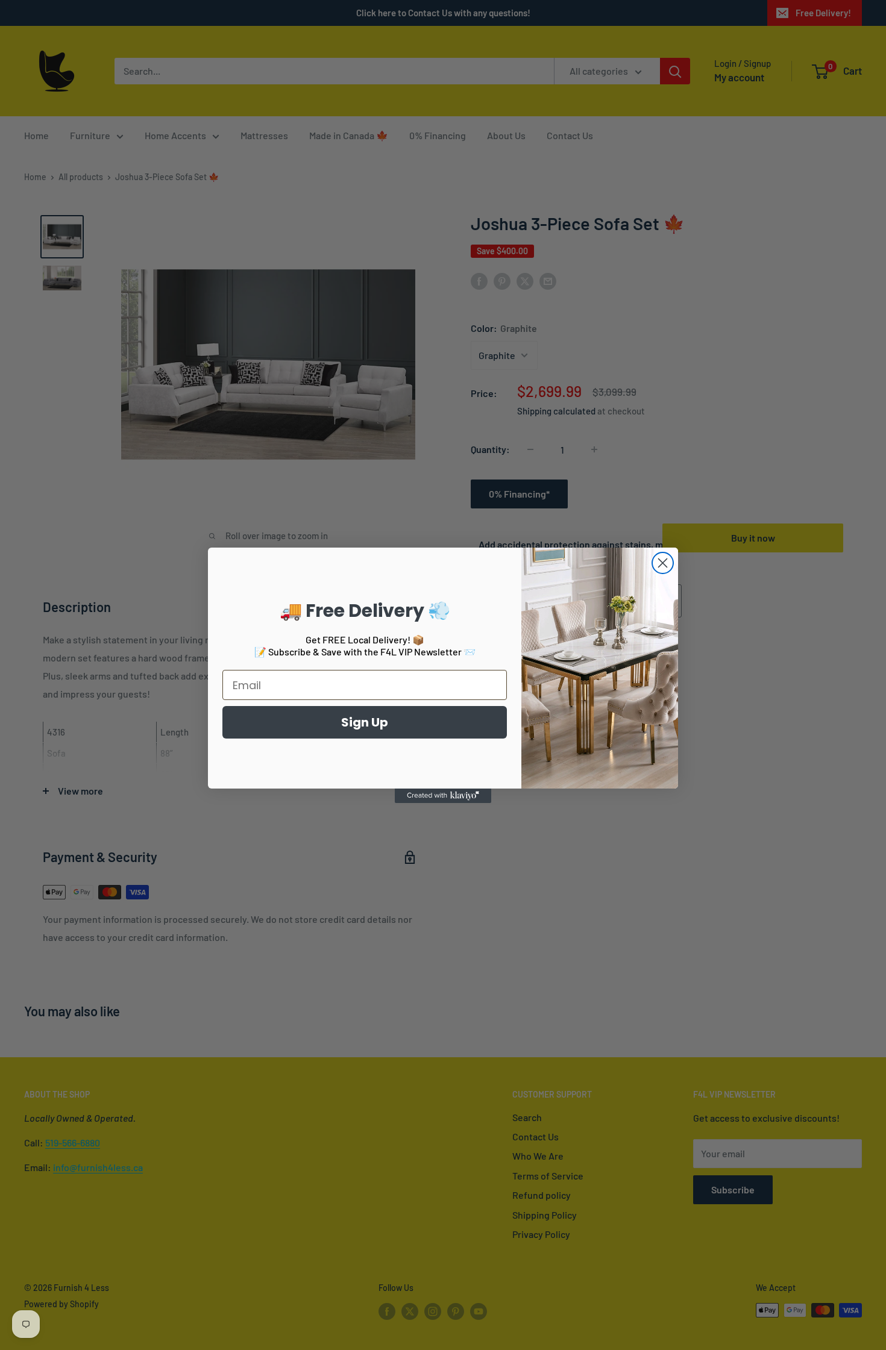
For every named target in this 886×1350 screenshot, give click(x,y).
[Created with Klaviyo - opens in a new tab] (443, 796)
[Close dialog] (662, 562)
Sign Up (364, 722)
